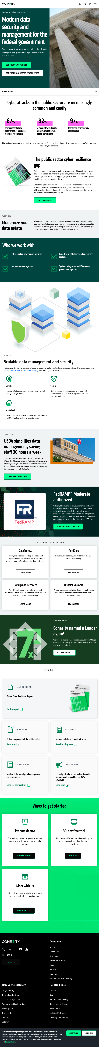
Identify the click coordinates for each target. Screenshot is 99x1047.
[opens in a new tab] (3, 949)
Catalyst (5, 1021)
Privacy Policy (10, 1042)
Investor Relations (58, 960)
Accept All (73, 1033)
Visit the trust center (68, 526)
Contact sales (24, 910)
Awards (53, 969)
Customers (54, 974)
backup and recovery (30, 370)
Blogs (52, 995)
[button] (49, 698)
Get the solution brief (18, 64)
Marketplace (7, 1008)
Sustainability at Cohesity (61, 978)
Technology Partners (11, 995)
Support (53, 990)
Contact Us (11, 962)
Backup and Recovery (59, 999)
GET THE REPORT (45, 200)
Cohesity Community (59, 1017)
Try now (73, 855)
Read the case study (17, 476)
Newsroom (54, 956)
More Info (89, 1033)
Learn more (25, 572)
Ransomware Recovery (60, 1004)
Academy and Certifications (14, 1004)
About (52, 947)
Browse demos (24, 855)
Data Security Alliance (11, 999)
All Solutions (55, 1008)
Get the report (64, 652)
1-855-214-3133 (8, 955)
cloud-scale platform (12, 370)
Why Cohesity (8, 990)
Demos (5, 1017)
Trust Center (7, 1013)
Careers (53, 965)
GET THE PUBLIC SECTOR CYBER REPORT (23, 72)
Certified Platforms (58, 1013)
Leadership (54, 951)
